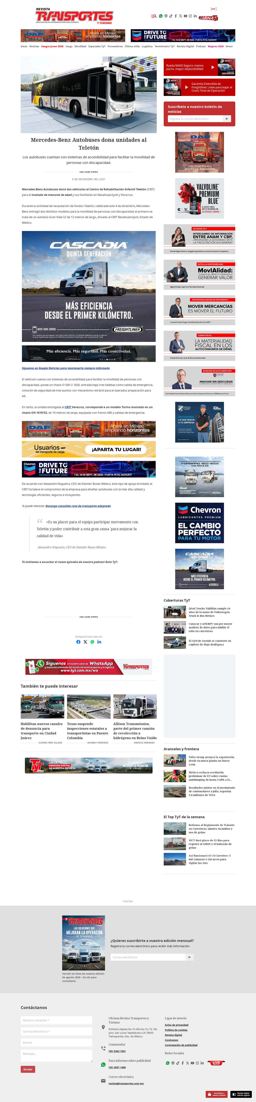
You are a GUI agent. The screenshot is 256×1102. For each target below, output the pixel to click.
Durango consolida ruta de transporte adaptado (78, 506)
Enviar (28, 1069)
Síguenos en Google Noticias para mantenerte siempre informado (66, 368)
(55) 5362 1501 (117, 1051)
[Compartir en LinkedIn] (99, 642)
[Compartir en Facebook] (78, 642)
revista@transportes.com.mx (126, 1083)
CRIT (68, 407)
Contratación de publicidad (181, 1045)
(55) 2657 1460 (117, 1067)
